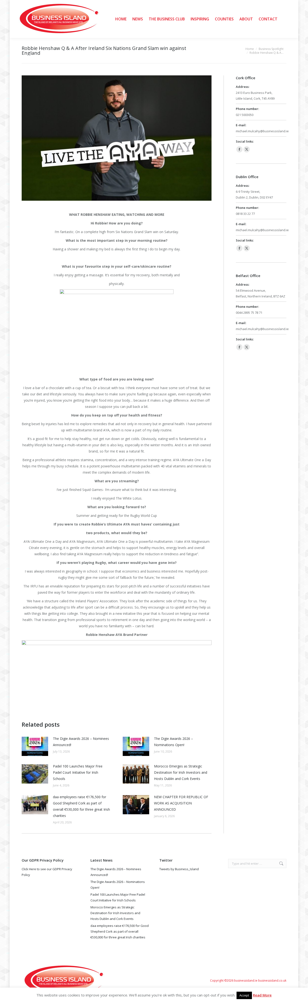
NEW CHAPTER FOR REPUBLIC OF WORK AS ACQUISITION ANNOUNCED (181, 803)
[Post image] (35, 746)
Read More (262, 995)
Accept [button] (244, 995)
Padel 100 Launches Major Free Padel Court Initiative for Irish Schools (78, 772)
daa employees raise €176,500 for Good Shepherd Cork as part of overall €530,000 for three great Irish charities (81, 806)
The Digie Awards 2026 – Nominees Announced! (81, 741)
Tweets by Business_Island (179, 869)
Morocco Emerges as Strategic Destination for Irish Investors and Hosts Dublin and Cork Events (180, 772)
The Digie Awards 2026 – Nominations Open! (173, 741)
